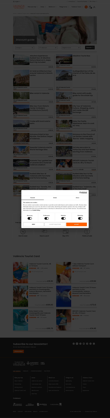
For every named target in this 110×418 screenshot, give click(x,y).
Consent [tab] (32, 197)
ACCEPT (76, 224)
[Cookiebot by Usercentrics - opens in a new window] (80, 193)
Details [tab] (55, 197)
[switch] (46, 218)
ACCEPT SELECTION (55, 224)
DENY (33, 224)
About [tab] (77, 197)
